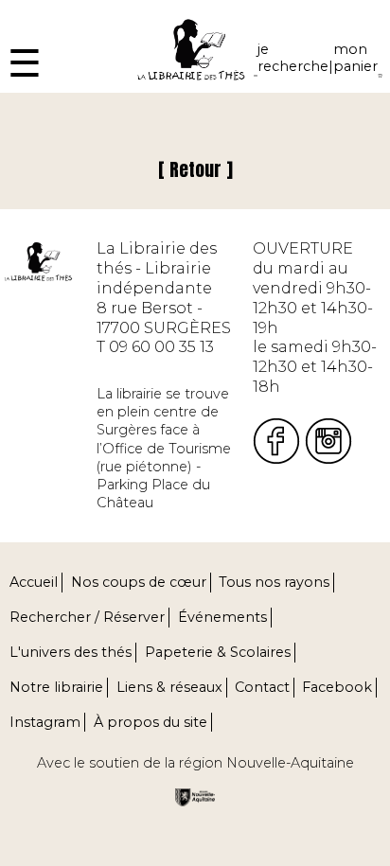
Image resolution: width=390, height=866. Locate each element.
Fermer (29, 9)
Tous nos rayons (274, 582)
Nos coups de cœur (138, 582)
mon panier (355, 58)
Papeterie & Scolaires (218, 652)
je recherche (292, 58)
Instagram (44, 722)
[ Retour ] (195, 170)
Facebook (337, 687)
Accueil (33, 582)
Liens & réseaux (169, 687)
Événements (222, 617)
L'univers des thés (70, 652)
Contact (262, 687)
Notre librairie (56, 687)
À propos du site (150, 722)
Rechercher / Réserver (87, 617)
